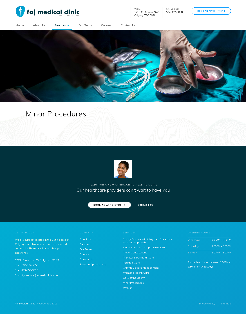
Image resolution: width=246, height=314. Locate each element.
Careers (106, 25)
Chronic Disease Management (140, 267)
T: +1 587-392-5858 (26, 265)
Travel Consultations (135, 252)
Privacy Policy (207, 303)
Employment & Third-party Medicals (144, 247)
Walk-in (127, 287)
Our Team (85, 25)
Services (60, 25)
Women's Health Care (136, 272)
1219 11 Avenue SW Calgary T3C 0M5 (37, 260)
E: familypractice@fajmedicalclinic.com (37, 275)
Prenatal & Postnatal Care (138, 257)
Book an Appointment (211, 11)
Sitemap (226, 303)
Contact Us (128, 25)
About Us (39, 25)
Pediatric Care (131, 262)
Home (20, 25)
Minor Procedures (133, 282)
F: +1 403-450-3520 (26, 270)
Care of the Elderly (134, 277)
